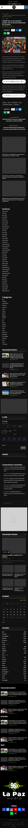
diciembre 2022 (5, 290)
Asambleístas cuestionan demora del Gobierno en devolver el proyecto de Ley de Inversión (17, 383)
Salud (3, 330)
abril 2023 (4, 283)
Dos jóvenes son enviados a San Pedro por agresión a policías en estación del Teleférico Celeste (13, 177)
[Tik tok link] (19, 4)
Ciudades (4, 301)
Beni (3, 299)
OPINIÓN (4, 317)
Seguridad (4, 334)
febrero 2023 (5, 286)
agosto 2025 (5, 228)
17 (3, 614)
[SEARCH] (24, 503)
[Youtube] (15, 809)
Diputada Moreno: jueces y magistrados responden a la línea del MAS (14, 120)
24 (3, 617)
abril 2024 (4, 259)
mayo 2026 (4, 217)
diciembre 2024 (5, 244)
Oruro (3, 319)
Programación (13, 826)
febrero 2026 (5, 223)
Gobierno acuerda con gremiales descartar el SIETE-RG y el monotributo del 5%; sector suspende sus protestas (14, 480)
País (3, 320)
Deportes (4, 305)
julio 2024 (4, 254)
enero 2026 (4, 224)
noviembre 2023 (6, 269)
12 (10, 612)
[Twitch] (23, 809)
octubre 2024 (5, 248)
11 (7, 612)
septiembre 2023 (6, 273)
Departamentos (10, 822)
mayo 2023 (4, 281)
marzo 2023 (5, 285)
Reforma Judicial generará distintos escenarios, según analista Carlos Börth (14, 128)
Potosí (3, 328)
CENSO (9, 102)
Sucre (3, 340)
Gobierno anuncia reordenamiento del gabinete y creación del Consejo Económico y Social (14, 469)
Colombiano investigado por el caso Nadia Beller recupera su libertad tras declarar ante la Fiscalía (17, 366)
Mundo (3, 315)
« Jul (3, 622)
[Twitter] (7, 809)
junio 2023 (4, 279)
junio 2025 (4, 232)
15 (20, 612)
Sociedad (4, 338)
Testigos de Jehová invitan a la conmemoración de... (19, 589)
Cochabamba (5, 303)
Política (7, 18)
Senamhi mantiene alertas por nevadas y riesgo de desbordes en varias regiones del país (18, 392)
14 (17, 612)
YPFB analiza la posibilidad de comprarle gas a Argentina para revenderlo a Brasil (13, 155)
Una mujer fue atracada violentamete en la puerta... (20, 575)
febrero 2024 (5, 263)
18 (7, 614)
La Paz (4, 18)
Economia (4, 307)
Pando (3, 322)
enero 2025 (4, 242)
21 (17, 614)
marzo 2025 (5, 238)
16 (24, 612)
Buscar (4, 445)
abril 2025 (4, 236)
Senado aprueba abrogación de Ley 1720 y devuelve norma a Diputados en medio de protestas (14, 487)
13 (14, 612)
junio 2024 (4, 255)
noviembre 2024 (6, 246)
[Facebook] (4, 809)
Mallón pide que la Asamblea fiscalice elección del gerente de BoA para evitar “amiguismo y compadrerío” (13, 200)
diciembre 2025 (5, 226)
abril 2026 (4, 219)
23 (24, 614)
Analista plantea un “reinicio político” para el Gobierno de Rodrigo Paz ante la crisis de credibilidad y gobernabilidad (17, 356)
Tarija (3, 342)
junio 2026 (4, 215)
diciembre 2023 (5, 267)
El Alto (3, 309)
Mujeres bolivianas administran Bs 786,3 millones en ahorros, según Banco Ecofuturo (18, 375)
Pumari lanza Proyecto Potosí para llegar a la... (7, 574)
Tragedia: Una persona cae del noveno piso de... (7, 588)
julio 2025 (4, 230)
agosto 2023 (5, 275)
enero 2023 (4, 288)
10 (3, 612)
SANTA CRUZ (16, 104)
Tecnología (4, 344)
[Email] (19, 809)
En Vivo (22, 824)
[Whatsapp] (11, 813)
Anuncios (10, 1)
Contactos (15, 1)
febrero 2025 (5, 240)
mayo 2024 (4, 257)
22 (20, 614)
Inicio (4, 822)
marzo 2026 (5, 221)
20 (14, 614)
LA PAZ (20, 102)
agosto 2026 (5, 211)
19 (10, 614)
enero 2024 (4, 265)
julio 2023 (4, 277)
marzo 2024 (5, 261)
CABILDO (4, 102)
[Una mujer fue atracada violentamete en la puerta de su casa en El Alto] (20, 569)
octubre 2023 (5, 271)
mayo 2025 (4, 234)
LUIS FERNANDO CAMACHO (7, 104)
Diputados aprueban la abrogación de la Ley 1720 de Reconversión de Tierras (14, 493)
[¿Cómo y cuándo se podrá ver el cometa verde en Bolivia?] (14, 546)
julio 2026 (4, 213)
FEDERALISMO (14, 102)
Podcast (4, 324)
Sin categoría (5, 336)
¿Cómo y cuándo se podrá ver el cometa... (12, 556)
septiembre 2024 (6, 250)
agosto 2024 (5, 252)
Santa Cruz (4, 332)
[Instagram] (11, 809)
